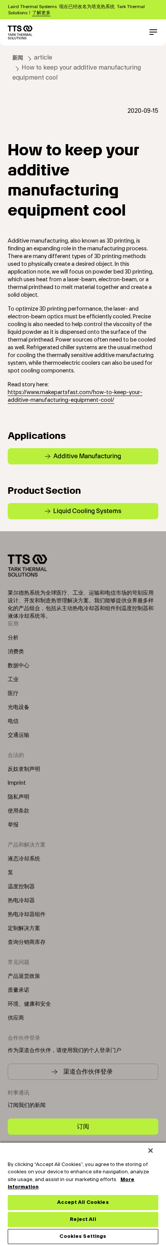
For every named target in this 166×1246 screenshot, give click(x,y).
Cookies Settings (82, 1236)
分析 (13, 638)
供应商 (16, 1018)
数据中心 (18, 665)
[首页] (20, 32)
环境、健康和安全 (29, 1004)
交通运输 (18, 735)
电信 (13, 721)
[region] (83, 1194)
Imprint (17, 783)
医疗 (13, 693)
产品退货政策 (24, 976)
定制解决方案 (24, 928)
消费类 (16, 651)
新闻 (17, 58)
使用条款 (18, 811)
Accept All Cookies (82, 1202)
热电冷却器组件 (27, 914)
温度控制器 (21, 886)
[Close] (150, 1150)
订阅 (83, 1126)
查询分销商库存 (27, 942)
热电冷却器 (21, 900)
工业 (13, 679)
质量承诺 (18, 990)
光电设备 (18, 707)
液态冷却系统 (24, 859)
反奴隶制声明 (24, 769)
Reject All (83, 1219)
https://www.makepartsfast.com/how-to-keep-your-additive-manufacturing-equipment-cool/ (75, 396)
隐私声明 (18, 797)
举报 (13, 825)
